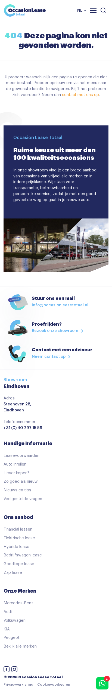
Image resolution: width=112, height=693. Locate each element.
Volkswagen (15, 620)
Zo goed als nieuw (21, 481)
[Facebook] (7, 670)
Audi (8, 612)
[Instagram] (14, 670)
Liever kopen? (16, 473)
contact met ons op (80, 95)
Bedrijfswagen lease (23, 555)
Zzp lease (13, 573)
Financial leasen (18, 529)
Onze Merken (20, 591)
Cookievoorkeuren (53, 684)
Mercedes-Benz (18, 603)
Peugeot (12, 638)
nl (79, 10)
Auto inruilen (15, 464)
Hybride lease (16, 547)
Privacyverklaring (18, 684)
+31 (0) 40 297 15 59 (23, 428)
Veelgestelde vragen (23, 499)
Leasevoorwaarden (21, 456)
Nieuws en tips (17, 490)
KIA (7, 629)
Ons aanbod (18, 517)
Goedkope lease (19, 564)
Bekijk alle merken (20, 646)
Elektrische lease (19, 538)
